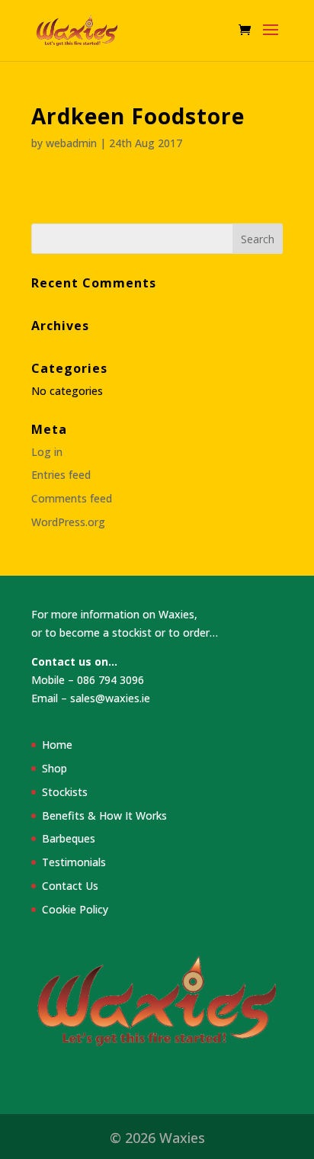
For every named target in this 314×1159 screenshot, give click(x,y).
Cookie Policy (75, 909)
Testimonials (74, 862)
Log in (46, 452)
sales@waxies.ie (110, 698)
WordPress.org (68, 522)
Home (57, 744)
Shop (54, 768)
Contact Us (70, 885)
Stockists (65, 792)
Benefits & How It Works (104, 815)
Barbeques (68, 838)
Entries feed (61, 474)
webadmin (71, 143)
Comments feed (71, 498)
